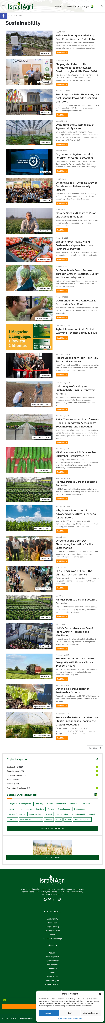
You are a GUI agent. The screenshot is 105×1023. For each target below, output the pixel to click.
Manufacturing (62, 814)
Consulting (39, 804)
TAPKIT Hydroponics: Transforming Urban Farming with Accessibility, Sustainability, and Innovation (77, 423)
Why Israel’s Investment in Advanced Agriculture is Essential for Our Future (76, 514)
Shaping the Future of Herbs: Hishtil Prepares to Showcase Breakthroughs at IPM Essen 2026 (76, 67)
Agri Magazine (52, 965)
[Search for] (102, 7)
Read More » (62, 52)
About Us (52, 953)
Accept (48, 1013)
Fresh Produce (64, 809)
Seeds (58, 819)
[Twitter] (50, 900)
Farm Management (25, 809)
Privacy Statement (75, 1018)
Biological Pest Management (19, 804)
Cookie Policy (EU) (52, 981)
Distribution (87, 804)
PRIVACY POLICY (52, 985)
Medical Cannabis (79, 814)
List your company (52, 857)
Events (52, 973)
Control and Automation (56, 804)
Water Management (82, 819)
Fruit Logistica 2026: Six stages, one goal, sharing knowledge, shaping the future (77, 98)
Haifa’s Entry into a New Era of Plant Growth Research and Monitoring (74, 631)
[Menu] (3, 7)
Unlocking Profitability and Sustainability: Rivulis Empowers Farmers (75, 390)
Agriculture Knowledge (16, 788)
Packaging (12, 819)
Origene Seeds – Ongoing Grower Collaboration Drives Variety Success (76, 186)
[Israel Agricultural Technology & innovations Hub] (20, 6)
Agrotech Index (52, 961)
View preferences (91, 1013)
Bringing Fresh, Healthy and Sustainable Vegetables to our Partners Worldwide (74, 245)
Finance (51, 809)
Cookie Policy (62, 1018)
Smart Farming (13, 771)
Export (11, 809)
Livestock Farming (14, 775)
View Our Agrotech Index (52, 828)
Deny (70, 1013)
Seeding (49, 819)
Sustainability (13, 767)
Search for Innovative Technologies (72, 6)
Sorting (68, 819)
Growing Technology (16, 814)
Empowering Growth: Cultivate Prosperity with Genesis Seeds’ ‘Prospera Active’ (75, 662)
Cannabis (11, 784)
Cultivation (74, 804)
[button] (3, 16)
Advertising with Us (52, 957)
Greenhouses (79, 809)
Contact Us (52, 969)
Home (10, 15)
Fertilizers (40, 809)
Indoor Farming (35, 814)
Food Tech (11, 780)
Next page (93, 748)
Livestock (48, 814)
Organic (92, 814)
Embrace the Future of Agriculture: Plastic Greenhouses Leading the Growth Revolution (77, 721)
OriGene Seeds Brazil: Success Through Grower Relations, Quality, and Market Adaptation (77, 273)
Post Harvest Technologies (31, 819)
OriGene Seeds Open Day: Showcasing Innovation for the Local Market (74, 544)
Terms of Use (52, 977)
